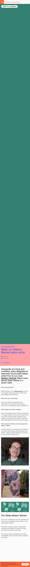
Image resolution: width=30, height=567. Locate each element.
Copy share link (6, 362)
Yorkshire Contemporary (12, 2)
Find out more (10, 564)
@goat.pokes (18, 391)
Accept (25, 564)
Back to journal (9, 6)
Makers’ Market (8, 378)
